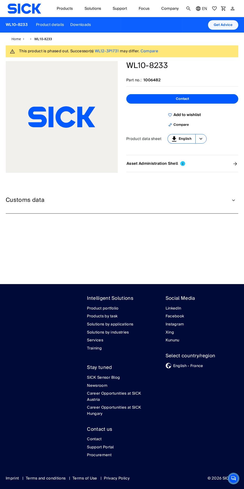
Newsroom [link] (97, 386)
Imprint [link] (13, 478)
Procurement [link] (99, 455)
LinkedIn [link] (173, 308)
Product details (50, 24)
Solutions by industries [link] (108, 332)
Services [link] (95, 340)
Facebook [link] (175, 316)
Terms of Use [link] (85, 478)
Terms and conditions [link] (46, 478)
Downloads (80, 24)
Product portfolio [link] (102, 308)
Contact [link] (94, 439)
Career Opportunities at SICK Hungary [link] (114, 411)
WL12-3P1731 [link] (107, 51)
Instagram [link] (175, 324)
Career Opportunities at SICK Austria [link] (114, 397)
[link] (24, 8)
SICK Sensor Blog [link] (103, 378)
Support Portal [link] (100, 447)
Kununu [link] (172, 340)
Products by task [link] (102, 316)
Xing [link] (170, 332)
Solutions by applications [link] (110, 324)
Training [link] (94, 348)
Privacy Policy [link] (116, 478)
